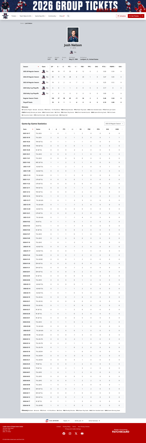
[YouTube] (82, 433)
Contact (59, 426)
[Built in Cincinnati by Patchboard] (120, 431)
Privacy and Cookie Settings (73, 429)
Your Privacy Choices (83, 426)
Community (52, 16)
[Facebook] (64, 433)
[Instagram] (70, 433)
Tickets (13, 16)
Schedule (123, 16)
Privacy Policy (66, 426)
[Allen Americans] (5, 16)
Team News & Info (25, 16)
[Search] (68, 16)
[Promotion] (73, 6)
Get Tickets (135, 16)
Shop (61, 16)
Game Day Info (40, 16)
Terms (74, 426)
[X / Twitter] (76, 433)
